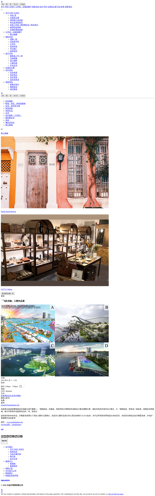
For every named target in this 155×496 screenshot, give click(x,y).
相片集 (12, 456)
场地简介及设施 (16, 20)
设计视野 (13, 61)
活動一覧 (13, 39)
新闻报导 (13, 466)
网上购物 (13, 34)
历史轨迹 (13, 73)
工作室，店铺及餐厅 (23, 7)
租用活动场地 (15, 27)
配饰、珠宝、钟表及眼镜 (15, 103)
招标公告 (9, 468)
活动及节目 (14, 42)
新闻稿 (12, 464)
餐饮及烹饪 (10, 123)
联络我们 (9, 473)
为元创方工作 (10, 471)
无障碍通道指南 (16, 30)
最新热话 (13, 87)
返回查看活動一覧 (8, 293)
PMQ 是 (13, 15)
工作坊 (12, 44)
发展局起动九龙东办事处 (11, 396)
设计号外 (43, 7)
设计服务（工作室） (13, 115)
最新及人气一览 (16, 56)
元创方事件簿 (15, 454)
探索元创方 (14, 84)
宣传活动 (13, 46)
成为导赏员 (14, 80)
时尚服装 (9, 101)
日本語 (22, 4)
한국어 (16, 4)
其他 (7, 120)
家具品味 (9, 108)
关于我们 (9, 447)
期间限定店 (10, 118)
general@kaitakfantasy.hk (10, 405)
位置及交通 (52, 7)
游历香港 (13, 89)
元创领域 (13, 58)
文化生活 (13, 65)
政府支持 (13, 452)
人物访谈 (13, 63)
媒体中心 (9, 461)
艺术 (7, 113)
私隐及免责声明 (11, 475)
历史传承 (60, 7)
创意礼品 (9, 111)
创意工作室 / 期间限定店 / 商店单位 (24, 25)
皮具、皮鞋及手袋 (12, 106)
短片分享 (13, 459)
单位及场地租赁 (16, 22)
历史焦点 (13, 75)
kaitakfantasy (16, 425)
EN (3, 4)
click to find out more (115, 494)
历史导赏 (13, 77)
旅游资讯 (13, 51)
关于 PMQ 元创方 (8, 7)
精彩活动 (35, 7)
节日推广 (13, 49)
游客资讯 (68, 7)
